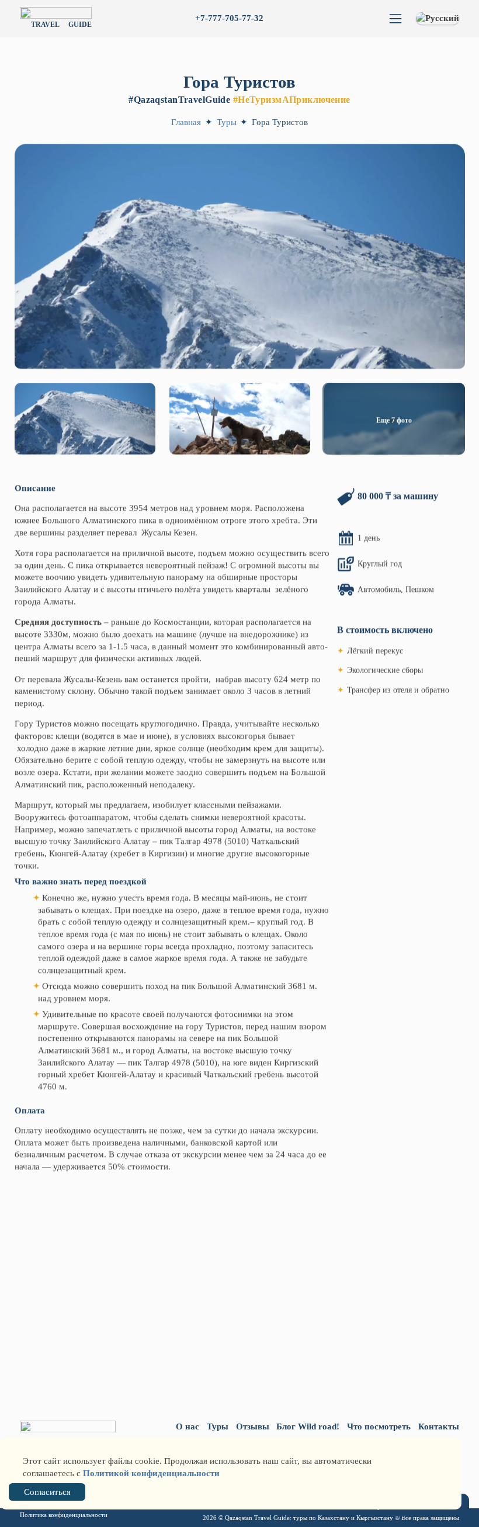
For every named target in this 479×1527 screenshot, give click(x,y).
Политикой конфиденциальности (151, 1473)
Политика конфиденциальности (63, 1515)
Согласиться (47, 1492)
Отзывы (252, 1426)
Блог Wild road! (307, 1426)
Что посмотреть (379, 1426)
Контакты (438, 1426)
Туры (228, 122)
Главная (186, 122)
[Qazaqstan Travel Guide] (68, 1435)
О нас (187, 1426)
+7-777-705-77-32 (229, 18)
